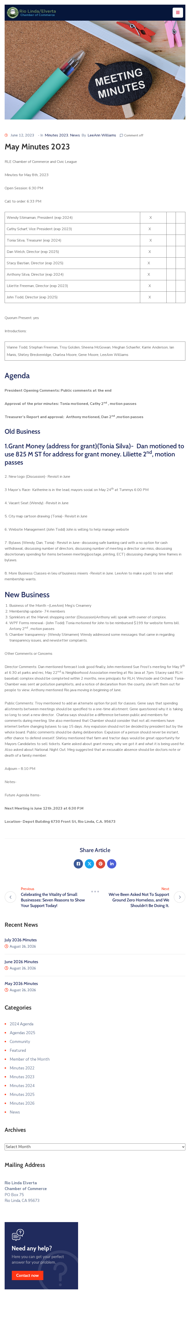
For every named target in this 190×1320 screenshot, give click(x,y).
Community (20, 1041)
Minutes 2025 (22, 1094)
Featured (18, 1050)
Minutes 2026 (22, 1103)
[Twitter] (89, 863)
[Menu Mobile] (178, 13)
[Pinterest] (100, 863)
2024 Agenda (21, 1024)
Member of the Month (30, 1059)
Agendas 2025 (22, 1033)
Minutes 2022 (22, 1068)
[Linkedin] (111, 863)
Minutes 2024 (22, 1085)
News (75, 135)
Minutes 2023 (56, 135)
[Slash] (95, 891)
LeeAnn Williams (102, 135)
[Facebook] (78, 863)
